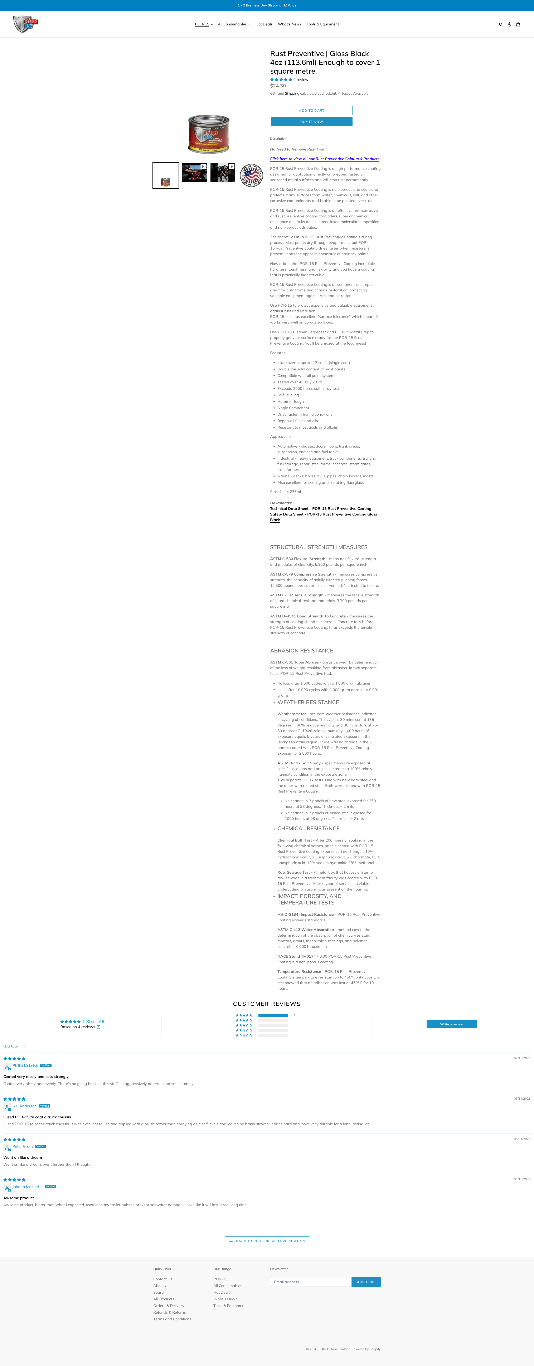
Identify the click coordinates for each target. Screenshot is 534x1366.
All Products (163, 1299)
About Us (161, 1285)
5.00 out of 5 (93, 1021)
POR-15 (220, 1279)
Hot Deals (221, 1292)
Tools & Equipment (229, 1305)
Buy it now (311, 122)
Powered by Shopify (366, 1349)
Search (159, 1292)
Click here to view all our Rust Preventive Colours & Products (324, 158)
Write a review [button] (451, 1024)
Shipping (292, 93)
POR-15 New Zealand (334, 1349)
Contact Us (162, 1279)
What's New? (225, 1299)
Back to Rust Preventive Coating (270, 1241)
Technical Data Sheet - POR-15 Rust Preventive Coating (320, 508)
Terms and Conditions (172, 1319)
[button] (281, 79)
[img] (14, 1058)
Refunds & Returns (169, 1312)
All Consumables (227, 1285)
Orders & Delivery (168, 1305)
